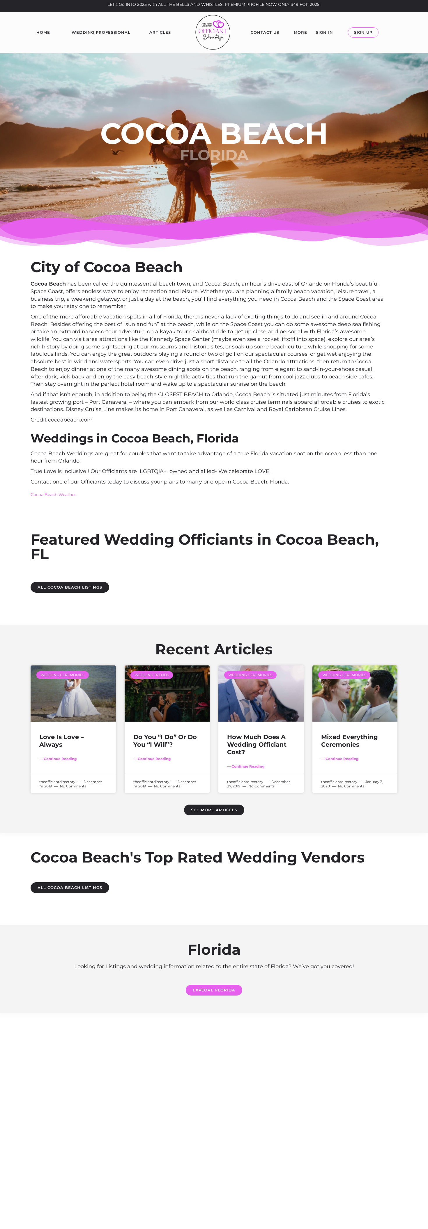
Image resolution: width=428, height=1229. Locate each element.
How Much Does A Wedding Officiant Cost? (256, 744)
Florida (214, 155)
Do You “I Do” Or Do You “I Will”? (165, 740)
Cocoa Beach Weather (53, 494)
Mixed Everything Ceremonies (349, 740)
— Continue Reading (58, 759)
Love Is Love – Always (61, 740)
